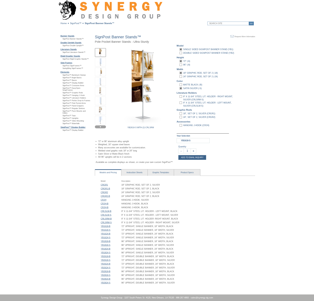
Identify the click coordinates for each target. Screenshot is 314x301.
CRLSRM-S (106, 222)
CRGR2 (104, 192)
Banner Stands (67, 36)
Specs (187, 172)
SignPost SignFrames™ (71, 66)
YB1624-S (105, 237)
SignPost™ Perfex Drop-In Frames (76, 100)
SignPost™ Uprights (70, 118)
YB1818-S (105, 245)
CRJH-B (104, 203)
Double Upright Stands (71, 43)
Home (64, 23)
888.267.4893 (182, 297)
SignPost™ (75, 23)
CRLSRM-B (106, 219)
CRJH (103, 200)
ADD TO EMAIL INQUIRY (192, 157)
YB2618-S (105, 260)
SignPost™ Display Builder (73, 83)
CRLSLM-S (106, 215)
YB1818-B (105, 241)
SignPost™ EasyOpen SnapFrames (71, 89)
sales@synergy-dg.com (202, 297)
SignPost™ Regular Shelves (73, 108)
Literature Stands (69, 49)
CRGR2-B (105, 196)
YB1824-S (105, 252)
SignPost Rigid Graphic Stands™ (75, 59)
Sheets (134, 172)
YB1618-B (105, 226)
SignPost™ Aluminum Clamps (74, 75)
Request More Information (245, 36)
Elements (65, 72)
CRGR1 (104, 185)
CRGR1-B (105, 188)
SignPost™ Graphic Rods (72, 93)
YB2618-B (105, 256)
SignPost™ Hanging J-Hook (73, 95)
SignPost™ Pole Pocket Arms (74, 103)
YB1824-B (105, 249)
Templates (160, 172)
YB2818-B (105, 271)
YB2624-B (105, 264)
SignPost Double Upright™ (73, 45)
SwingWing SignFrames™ (72, 68)
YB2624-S (105, 267)
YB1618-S (105, 230)
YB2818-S (105, 275)
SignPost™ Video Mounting (73, 121)
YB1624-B (105, 234)
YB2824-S (105, 283)
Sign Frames (66, 63)
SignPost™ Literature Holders (74, 98)
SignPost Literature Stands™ (73, 52)
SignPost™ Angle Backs (72, 78)
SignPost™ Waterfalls (71, 123)
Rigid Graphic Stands (70, 56)
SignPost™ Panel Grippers (73, 106)
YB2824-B (105, 279)
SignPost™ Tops (69, 116)
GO (251, 23)
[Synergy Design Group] (110, 19)
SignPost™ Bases (69, 80)
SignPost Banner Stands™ (99, 23)
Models (108, 172)
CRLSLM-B (106, 211)
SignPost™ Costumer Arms (73, 85)
